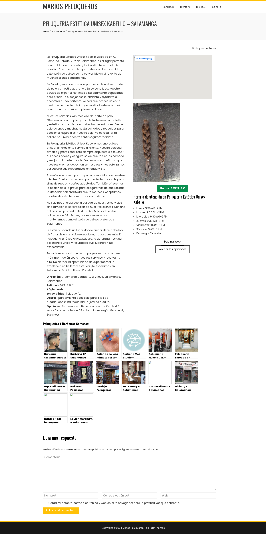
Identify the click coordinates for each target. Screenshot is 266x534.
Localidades (168, 6)
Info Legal (201, 6)
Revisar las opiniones (172, 249)
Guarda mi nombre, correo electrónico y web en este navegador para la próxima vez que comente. (113, 503)
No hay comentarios (204, 48)
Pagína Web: (172, 241)
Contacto (216, 6)
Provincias (185, 6)
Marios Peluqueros (70, 6)
